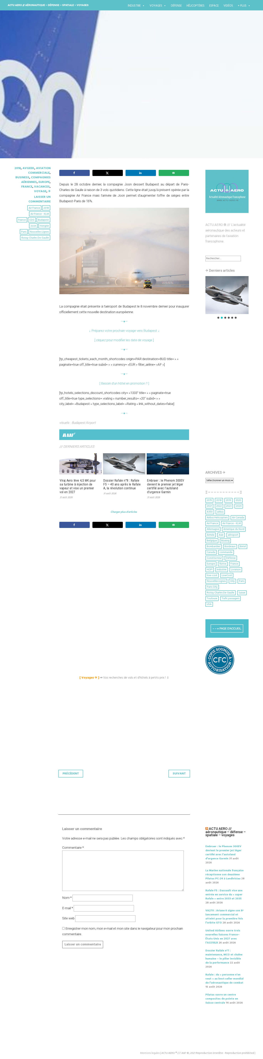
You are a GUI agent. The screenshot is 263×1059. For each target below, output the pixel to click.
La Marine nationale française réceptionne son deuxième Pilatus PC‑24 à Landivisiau (224, 874)
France (26, 186)
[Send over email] (174, 173)
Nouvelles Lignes (39, 232)
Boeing (225, 541)
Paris (23, 232)
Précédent (71, 773)
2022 (219, 506)
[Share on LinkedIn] (141, 173)
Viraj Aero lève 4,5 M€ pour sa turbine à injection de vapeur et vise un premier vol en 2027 (78, 486)
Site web (68, 918)
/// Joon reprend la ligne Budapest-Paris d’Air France (104, 90)
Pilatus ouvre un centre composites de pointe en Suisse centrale (221, 999)
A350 (210, 512)
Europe (44, 182)
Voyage (40, 191)
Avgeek (28, 168)
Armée (210, 535)
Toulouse (212, 598)
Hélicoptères (195, 5)
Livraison (236, 569)
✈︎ (49, 191)
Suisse (242, 593)
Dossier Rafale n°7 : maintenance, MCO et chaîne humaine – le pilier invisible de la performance (223, 956)
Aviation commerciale (39, 170)
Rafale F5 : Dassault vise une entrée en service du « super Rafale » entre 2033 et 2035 (223, 894)
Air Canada (238, 517)
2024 (239, 506)
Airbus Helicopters (217, 517)
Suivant (179, 773)
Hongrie (44, 226)
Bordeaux (230, 546)
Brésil (243, 546)
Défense (176, 5)
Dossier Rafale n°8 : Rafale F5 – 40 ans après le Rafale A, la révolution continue (122, 484)
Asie (221, 535)
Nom (67, 898)
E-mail (67, 908)
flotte (222, 564)
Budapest (43, 220)
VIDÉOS (228, 5)
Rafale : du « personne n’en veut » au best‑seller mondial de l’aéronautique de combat (224, 979)
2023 (229, 506)
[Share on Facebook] (74, 173)
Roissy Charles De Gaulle (35, 238)
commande (226, 552)
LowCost (227, 575)
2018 (17, 168)
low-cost (212, 575)
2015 (209, 500)
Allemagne (213, 529)
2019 (228, 500)
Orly (232, 581)
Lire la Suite (29, 113)
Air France (34, 208)
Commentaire (73, 848)
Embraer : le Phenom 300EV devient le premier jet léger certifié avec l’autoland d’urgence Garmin (165, 486)
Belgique (212, 541)
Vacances (42, 186)
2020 (238, 500)
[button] (227, 295)
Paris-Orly (212, 587)
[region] (227, 297)
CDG (31, 220)
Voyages (156, 5)
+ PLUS (242, 5)
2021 (209, 506)
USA (209, 604)
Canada (211, 552)
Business (22, 177)
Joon (33, 226)
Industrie (134, 5)
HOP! (210, 569)
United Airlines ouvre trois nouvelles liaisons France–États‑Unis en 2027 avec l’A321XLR (222, 936)
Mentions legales (150, 1053)
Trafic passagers (230, 598)
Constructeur (214, 558)
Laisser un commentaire (39, 199)
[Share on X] (107, 173)
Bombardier (213, 546)
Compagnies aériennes (36, 180)
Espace (214, 5)
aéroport (233, 535)
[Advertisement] (125, 574)
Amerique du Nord (233, 529)
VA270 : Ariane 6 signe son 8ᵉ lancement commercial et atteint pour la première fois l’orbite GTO (224, 916)
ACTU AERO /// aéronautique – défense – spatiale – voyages (48, 5)
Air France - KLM (39, 214)
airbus (220, 512)
